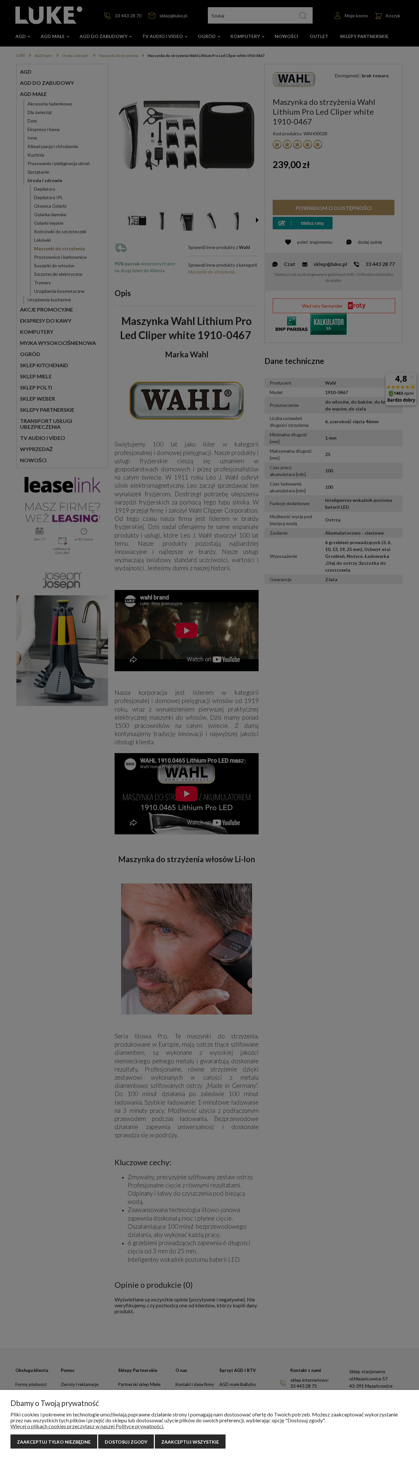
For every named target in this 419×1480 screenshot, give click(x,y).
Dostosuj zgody (126, 1442)
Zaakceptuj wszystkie (190, 1442)
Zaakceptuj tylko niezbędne (54, 1442)
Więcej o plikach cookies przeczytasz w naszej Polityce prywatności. (87, 1426)
